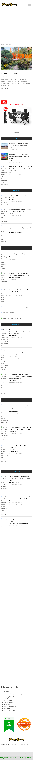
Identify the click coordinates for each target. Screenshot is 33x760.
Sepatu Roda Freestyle (10, 706)
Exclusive (11, 199)
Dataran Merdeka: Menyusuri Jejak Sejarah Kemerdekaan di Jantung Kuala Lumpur (20, 228)
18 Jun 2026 (19, 413)
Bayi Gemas (7, 708)
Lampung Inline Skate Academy (13, 697)
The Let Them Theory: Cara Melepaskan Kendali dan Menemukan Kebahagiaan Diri (19, 331)
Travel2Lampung (8, 693)
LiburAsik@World (9, 701)
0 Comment (12, 149)
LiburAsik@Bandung (9, 710)
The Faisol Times (9, 702)
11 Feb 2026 (19, 453)
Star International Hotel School (13, 695)
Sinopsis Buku (12, 335)
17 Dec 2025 (19, 504)
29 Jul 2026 (19, 174)
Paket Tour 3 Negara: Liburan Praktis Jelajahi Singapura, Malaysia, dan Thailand (20, 498)
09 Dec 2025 (19, 525)
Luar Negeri (18, 232)
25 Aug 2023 (4, 76)
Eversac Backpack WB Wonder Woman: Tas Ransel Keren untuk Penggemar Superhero (20, 407)
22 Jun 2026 (19, 337)
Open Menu (29, 4)
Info (10, 147)
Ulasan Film (12, 259)
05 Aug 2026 (19, 162)
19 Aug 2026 (19, 201)
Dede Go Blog (7, 699)
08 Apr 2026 (19, 358)
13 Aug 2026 (19, 149)
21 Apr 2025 (19, 279)
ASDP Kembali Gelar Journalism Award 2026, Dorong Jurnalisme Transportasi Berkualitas (20, 168)
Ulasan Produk (13, 411)
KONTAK (14, 744)
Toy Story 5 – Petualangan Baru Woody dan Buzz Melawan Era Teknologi (18, 255)
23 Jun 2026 (19, 260)
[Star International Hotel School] (16, 318)
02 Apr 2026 (19, 433)
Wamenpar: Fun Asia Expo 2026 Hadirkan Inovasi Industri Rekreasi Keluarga (19, 156)
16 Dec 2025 (19, 382)
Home (2, 44)
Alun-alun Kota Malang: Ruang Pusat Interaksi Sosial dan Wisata (15, 72)
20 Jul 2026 (19, 233)
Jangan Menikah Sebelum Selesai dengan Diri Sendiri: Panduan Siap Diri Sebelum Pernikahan (20, 376)
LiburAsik (6, 691)
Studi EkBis (7, 704)
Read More (5, 88)
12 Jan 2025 (18, 295)
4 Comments (21, 76)
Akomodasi (12, 523)
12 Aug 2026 (19, 215)
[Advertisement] (16, 26)
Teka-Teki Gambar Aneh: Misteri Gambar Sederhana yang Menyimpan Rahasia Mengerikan (19, 352)
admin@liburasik (12, 76)
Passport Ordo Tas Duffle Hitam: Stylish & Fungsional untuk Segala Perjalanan (19, 447)
